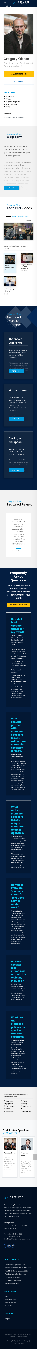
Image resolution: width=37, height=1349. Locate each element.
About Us (8, 1296)
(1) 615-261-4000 (15, 1234)
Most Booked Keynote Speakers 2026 (18, 1268)
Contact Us (9, 1306)
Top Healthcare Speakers (13, 1280)
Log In (7, 1319)
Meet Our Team (10, 1299)
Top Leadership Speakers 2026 (15, 1274)
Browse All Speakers (12, 1283)
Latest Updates (10, 1303)
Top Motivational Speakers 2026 (16, 1271)
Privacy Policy (11, 1341)
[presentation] (35, 1157)
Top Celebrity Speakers (13, 1277)
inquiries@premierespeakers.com (20, 1239)
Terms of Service (18, 1343)
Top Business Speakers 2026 (15, 1264)
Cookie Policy (23, 1341)
